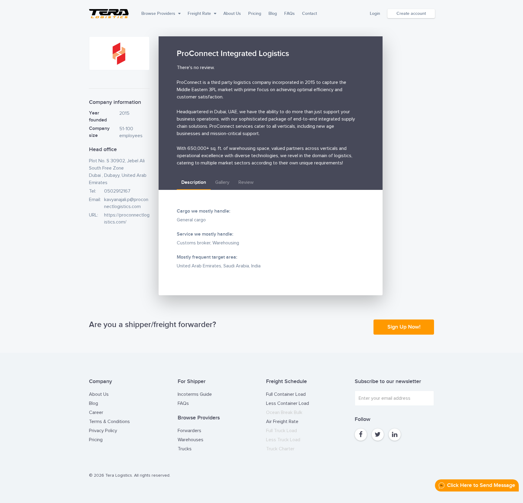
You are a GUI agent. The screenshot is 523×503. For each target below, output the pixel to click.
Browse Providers (158, 13)
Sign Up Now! (403, 327)
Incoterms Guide (195, 394)
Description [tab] (193, 182)
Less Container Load (287, 403)
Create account (411, 13)
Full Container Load (286, 394)
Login (375, 13)
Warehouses (190, 439)
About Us (232, 13)
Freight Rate (199, 13)
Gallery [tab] (222, 182)
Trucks (185, 448)
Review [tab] (246, 182)
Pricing (254, 13)
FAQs (289, 13)
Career (96, 412)
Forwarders (189, 430)
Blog (272, 13)
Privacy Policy (103, 430)
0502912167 (117, 191)
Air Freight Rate (282, 421)
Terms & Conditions (109, 421)
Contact (309, 13)
